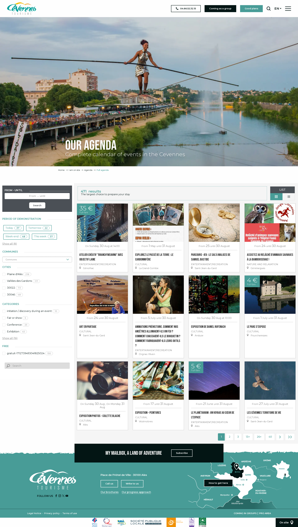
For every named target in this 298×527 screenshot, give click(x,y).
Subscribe (182, 453)
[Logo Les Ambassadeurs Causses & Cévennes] (191, 522)
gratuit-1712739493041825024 (29, 353)
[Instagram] (59, 496)
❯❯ (290, 436)
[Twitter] (63, 496)
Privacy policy (52, 513)
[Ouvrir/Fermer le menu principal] (288, 9)
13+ (248, 436)
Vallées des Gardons (22, 280)
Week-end (15, 236)
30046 (14, 294)
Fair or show (16, 317)
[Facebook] (56, 496)
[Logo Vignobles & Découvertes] (202, 522)
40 (270, 436)
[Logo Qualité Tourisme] (107, 522)
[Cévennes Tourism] (21, 8)
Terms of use (69, 513)
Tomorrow (37, 227)
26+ (259, 436)
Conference (17, 324)
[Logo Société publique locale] (146, 522)
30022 (14, 287)
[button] (269, 9)
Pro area (265, 513)
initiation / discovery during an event (32, 311)
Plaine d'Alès (18, 274)
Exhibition (16, 331)
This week (43, 236)
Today (12, 227)
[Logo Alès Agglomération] (121, 522)
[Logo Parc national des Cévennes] (176, 522)
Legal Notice (34, 513)
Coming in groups (245, 513)
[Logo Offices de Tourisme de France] (94, 522)
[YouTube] (66, 496)
